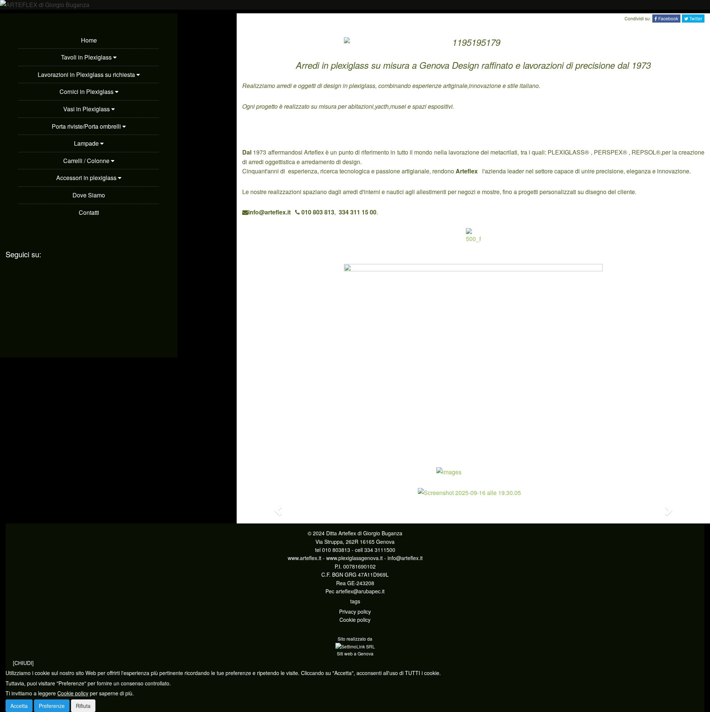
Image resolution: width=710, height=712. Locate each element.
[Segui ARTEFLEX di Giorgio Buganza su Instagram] (89, 302)
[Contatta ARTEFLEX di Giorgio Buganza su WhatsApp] (7, 282)
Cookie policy (355, 619)
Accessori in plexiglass (87, 177)
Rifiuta (83, 705)
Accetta (19, 705)
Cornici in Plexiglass (87, 91)
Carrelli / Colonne (87, 160)
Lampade (87, 143)
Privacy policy (355, 611)
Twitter (695, 18)
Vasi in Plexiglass (87, 109)
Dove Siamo (88, 195)
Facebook (667, 18)
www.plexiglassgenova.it (354, 558)
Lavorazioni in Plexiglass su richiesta (87, 74)
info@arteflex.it (405, 558)
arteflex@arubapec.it (360, 591)
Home (89, 40)
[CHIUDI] (23, 663)
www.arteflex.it (304, 558)
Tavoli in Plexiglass (87, 57)
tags (355, 601)
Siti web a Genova (355, 653)
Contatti (89, 212)
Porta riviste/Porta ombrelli (87, 126)
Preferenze (52, 705)
